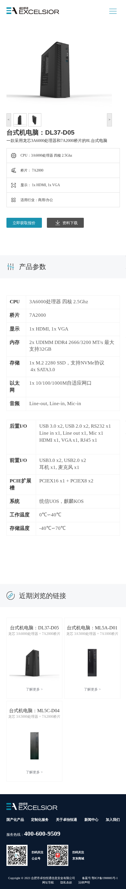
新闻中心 (91, 819)
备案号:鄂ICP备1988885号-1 (100, 878)
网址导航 (48, 882)
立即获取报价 (24, 223)
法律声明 (84, 882)
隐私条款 (66, 882)
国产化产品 (15, 819)
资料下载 (70, 223)
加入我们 (113, 819)
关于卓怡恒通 (66, 819)
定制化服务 (40, 819)
